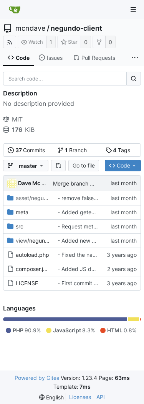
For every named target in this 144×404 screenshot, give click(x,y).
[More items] (135, 58)
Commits (30, 150)
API (100, 397)
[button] (58, 165)
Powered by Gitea (37, 377)
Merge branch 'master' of (85, 183)
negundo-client (76, 28)
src (19, 226)
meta (22, 212)
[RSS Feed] (9, 42)
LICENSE (27, 283)
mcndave (30, 28)
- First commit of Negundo (91, 283)
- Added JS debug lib (85, 269)
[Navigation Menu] (133, 9)
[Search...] (133, 78)
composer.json (34, 269)
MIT (17, 119)
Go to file (84, 165)
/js (37, 198)
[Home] (14, 9)
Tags (121, 150)
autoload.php (32, 254)
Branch (76, 150)
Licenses (80, 397)
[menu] (51, 397)
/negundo (33, 240)
